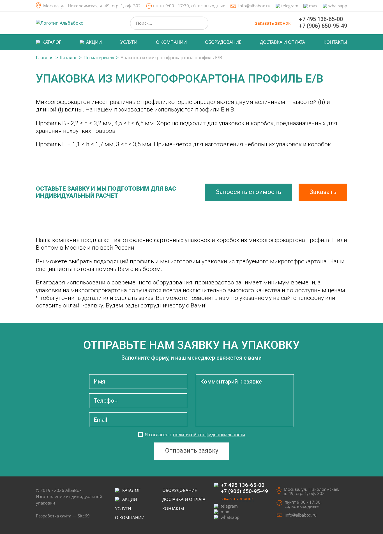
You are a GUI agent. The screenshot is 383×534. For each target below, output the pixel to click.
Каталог (51, 42)
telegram (289, 6)
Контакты (335, 42)
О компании (171, 42)
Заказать (323, 191)
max (313, 6)
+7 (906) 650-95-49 (323, 26)
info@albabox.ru (254, 6)
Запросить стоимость (248, 191)
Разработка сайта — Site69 (63, 516)
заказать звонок (272, 23)
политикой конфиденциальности (209, 435)
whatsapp (337, 6)
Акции (94, 42)
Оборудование (223, 42)
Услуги (128, 42)
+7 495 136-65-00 (321, 19)
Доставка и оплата (282, 42)
